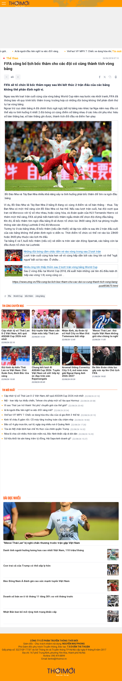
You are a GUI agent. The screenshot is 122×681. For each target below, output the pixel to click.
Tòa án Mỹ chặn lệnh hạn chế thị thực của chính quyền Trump (44, 429)
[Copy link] (110, 77)
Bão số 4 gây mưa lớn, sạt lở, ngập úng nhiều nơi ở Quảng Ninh (45, 424)
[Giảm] (6, 77)
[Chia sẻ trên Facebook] (100, 77)
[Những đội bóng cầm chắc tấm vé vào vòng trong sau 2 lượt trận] (13, 255)
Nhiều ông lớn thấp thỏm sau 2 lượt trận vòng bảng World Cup (60, 267)
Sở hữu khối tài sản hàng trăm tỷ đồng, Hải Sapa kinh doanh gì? (45, 438)
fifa (9, 296)
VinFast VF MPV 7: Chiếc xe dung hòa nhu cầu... (76, 51)
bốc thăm (29, 296)
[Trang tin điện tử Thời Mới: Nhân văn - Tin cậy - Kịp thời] (19, 4)
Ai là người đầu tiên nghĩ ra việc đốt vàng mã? (36, 410)
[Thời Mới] (61, 671)
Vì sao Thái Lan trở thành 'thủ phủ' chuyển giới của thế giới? (43, 405)
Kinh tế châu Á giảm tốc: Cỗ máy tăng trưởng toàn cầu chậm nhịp (47, 419)
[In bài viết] (116, 77)
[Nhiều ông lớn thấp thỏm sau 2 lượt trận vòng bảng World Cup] (13, 270)
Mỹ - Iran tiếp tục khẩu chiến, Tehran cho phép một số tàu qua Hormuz (49, 400)
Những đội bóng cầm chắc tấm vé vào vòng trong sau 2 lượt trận (62, 251)
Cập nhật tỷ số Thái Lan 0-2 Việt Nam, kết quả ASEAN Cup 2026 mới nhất (52, 395)
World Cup (18, 296)
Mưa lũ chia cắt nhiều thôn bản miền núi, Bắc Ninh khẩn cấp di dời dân (49, 433)
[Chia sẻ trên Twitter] (105, 77)
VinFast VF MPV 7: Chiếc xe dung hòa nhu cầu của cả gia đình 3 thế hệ (50, 414)
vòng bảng (40, 296)
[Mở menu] (3, 3)
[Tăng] (17, 77)
